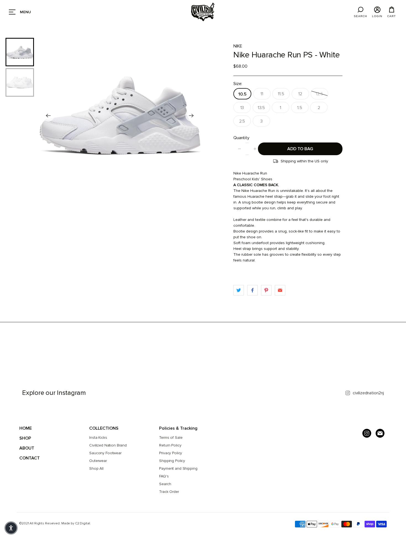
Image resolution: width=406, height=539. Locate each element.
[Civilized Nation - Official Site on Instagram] (366, 433)
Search (165, 484)
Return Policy (170, 445)
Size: (237, 83)
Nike (237, 46)
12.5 (319, 94)
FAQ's (163, 476)
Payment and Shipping (178, 468)
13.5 (261, 107)
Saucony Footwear (105, 453)
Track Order (169, 491)
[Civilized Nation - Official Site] (203, 12)
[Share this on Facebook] (252, 290)
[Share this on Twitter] (238, 290)
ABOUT (26, 448)
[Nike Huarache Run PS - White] (119, 115)
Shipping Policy (172, 460)
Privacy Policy (170, 453)
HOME (25, 428)
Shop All (96, 468)
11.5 (281, 94)
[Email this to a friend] (280, 290)
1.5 (299, 107)
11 (261, 94)
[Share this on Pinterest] (266, 290)
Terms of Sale (170, 437)
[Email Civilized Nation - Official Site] (380, 433)
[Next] (191, 115)
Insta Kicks (98, 437)
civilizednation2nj (368, 393)
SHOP (25, 438)
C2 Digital (82, 523)
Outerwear (98, 460)
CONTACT (29, 458)
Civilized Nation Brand (108, 445)
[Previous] (48, 115)
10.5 (242, 94)
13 (242, 107)
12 (300, 94)
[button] (11, 528)
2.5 (242, 121)
